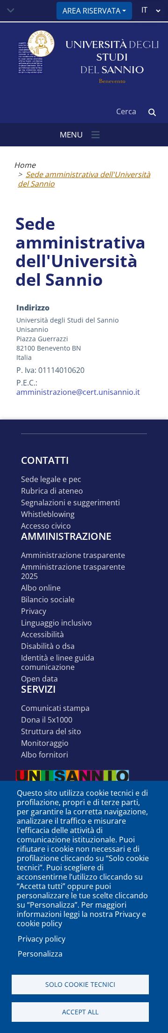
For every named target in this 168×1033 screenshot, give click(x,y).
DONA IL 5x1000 (46, 720)
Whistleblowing (48, 514)
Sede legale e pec (51, 479)
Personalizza (40, 954)
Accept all (80, 1011)
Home (24, 165)
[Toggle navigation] (11, 11)
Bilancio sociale (48, 600)
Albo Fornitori (44, 755)
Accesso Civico (46, 526)
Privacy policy (41, 939)
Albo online (41, 588)
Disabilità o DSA (48, 646)
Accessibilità (42, 635)
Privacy (33, 611)
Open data (39, 679)
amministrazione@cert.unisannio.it (78, 392)
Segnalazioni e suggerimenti (70, 503)
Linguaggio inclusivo (56, 623)
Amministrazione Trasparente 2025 (73, 571)
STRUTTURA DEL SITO (51, 732)
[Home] (35, 57)
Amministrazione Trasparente (73, 555)
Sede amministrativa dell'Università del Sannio (84, 179)
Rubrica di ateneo (52, 491)
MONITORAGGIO (45, 743)
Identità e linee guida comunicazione (57, 662)
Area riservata (91, 11)
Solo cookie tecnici (80, 984)
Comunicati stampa (55, 708)
